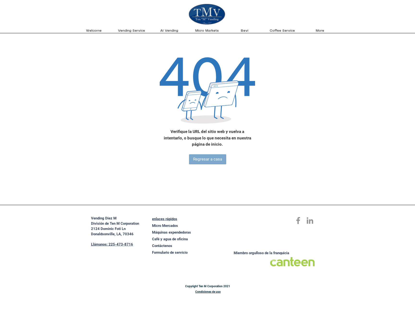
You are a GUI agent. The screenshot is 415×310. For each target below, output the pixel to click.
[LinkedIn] (310, 220)
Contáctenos (162, 246)
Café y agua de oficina (170, 239)
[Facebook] (298, 220)
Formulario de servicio (170, 252)
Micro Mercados (165, 226)
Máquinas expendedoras (171, 232)
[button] (207, 31)
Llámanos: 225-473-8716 (112, 244)
